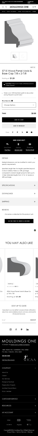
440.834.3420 (18, 150)
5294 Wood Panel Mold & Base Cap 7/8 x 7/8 (19, 292)
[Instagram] (11, 329)
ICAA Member (6, 391)
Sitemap (30, 432)
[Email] (27, 132)
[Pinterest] (17, 132)
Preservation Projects (8, 385)
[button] (19, 220)
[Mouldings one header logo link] (19, 7)
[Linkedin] (27, 329)
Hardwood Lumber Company (20, 344)
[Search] (6, 7)
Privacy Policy (11, 432)
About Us (5, 372)
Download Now (30, 2)
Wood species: (6, 101)
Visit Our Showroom (8, 360)
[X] (22, 132)
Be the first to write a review (19, 221)
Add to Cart (19, 120)
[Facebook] (12, 132)
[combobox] (19, 104)
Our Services (6, 379)
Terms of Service (21, 432)
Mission (4, 375)
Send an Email (30, 150)
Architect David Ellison (9, 388)
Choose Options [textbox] (9, 105)
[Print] (31, 132)
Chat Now (7, 150)
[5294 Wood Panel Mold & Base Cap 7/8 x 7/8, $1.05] (19, 266)
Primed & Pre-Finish (8, 382)
